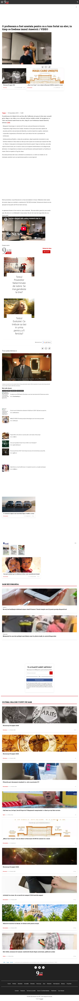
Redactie (23, 990)
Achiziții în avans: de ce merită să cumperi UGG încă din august (23, 895)
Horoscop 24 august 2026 (11, 867)
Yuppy (4, 113)
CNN (8, 122)
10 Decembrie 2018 (13, 113)
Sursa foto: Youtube (7, 63)
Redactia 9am (47, 248)
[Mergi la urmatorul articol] (76, 7)
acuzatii (4, 390)
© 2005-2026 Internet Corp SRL (34, 996)
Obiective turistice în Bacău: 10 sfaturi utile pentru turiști (21, 923)
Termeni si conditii (31, 990)
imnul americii (20, 390)
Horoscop (5, 87)
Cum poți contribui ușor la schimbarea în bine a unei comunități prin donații (21, 574)
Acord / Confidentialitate (43, 990)
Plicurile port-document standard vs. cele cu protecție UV (21, 782)
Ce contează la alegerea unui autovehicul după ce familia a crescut (18, 513)
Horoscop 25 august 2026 (11, 754)
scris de (18, 87)
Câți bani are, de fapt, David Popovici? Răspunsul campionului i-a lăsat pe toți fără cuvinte (31, 810)
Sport (4, 814)
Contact (17, 990)
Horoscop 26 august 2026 (9, 85)
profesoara (13, 390)
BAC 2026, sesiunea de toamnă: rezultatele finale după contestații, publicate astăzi (29, 952)
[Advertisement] (13, 404)
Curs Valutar (61, 990)
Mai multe (46, 251)
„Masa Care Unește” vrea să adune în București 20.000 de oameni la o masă (45, 85)
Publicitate (53, 990)
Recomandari (29, 87)
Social (4, 956)
